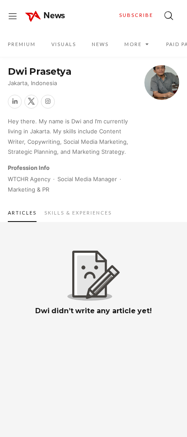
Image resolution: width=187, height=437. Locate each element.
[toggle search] (168, 15)
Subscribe (136, 15)
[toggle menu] (12, 15)
